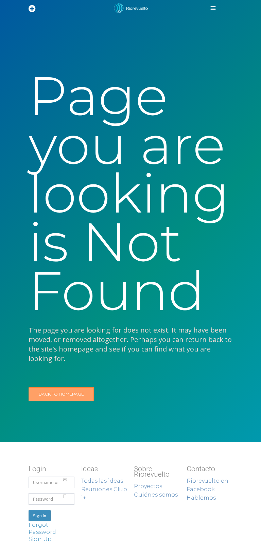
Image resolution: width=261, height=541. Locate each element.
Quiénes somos (156, 495)
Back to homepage (61, 394)
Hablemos (201, 498)
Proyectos (148, 486)
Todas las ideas (102, 481)
